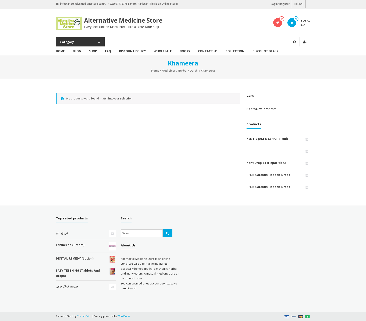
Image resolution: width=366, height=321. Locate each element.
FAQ (108, 51)
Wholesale (163, 51)
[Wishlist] (277, 22)
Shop (93, 51)
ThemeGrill (83, 316)
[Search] (167, 233)
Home (60, 51)
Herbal (182, 70)
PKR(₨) (298, 4)
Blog (77, 51)
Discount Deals (265, 51)
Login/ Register (280, 4)
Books (185, 51)
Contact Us (208, 51)
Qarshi (194, 70)
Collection (235, 51)
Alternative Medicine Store (123, 20)
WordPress (124, 316)
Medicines (169, 70)
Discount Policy (132, 51)
